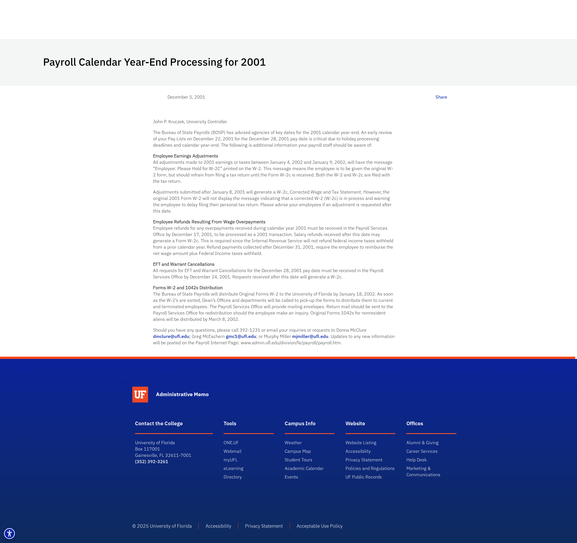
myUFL (231, 460)
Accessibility (358, 451)
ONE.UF (231, 442)
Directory (233, 477)
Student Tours (298, 460)
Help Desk (416, 460)
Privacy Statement (364, 460)
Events (291, 477)
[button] (9, 533)
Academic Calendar (304, 468)
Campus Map (298, 451)
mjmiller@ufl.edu (310, 336)
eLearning (233, 468)
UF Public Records (364, 477)
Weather (293, 442)
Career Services (422, 451)
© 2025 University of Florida (162, 526)
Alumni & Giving (422, 442)
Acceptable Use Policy (320, 526)
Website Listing (361, 442)
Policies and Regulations (370, 468)
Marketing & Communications (423, 471)
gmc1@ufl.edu (241, 336)
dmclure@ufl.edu (171, 336)
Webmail (232, 451)
